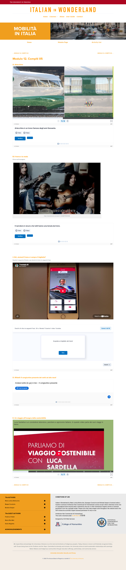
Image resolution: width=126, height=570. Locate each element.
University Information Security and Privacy (63, 553)
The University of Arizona (76, 558)
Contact (80, 16)
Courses (53, 16)
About (62, 16)
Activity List (96, 42)
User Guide (70, 16)
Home (45, 16)
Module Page (63, 42)
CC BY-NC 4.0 (76, 515)
